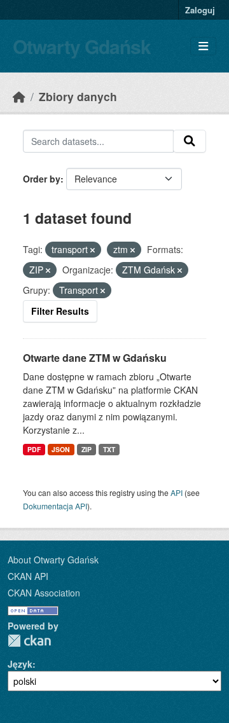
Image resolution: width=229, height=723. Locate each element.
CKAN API (28, 576)
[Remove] (92, 250)
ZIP (86, 449)
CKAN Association (44, 592)
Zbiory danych (78, 96)
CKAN (29, 640)
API (176, 492)
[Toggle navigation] (203, 46)
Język (20, 664)
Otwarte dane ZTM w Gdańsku (95, 357)
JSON (61, 449)
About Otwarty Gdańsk (53, 559)
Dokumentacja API (55, 505)
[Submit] (189, 141)
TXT (109, 449)
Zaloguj (200, 10)
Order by (41, 178)
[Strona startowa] (19, 96)
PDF (34, 449)
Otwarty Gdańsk (82, 46)
